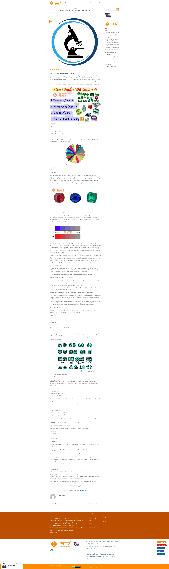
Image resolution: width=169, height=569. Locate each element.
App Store (161, 551)
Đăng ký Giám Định (91, 2)
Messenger (161, 548)
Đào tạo (84, 2)
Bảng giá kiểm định (12, 564)
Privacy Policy (102, 567)
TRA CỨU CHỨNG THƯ (101, 2)
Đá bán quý (91, 523)
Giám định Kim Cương (93, 518)
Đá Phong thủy (92, 527)
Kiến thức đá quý (79, 520)
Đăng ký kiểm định (79, 528)
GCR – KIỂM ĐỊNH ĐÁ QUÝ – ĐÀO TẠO (62, 567)
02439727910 (162, 545)
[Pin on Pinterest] (78, 486)
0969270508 (162, 542)
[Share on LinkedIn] (80, 486)
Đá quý (74, 2)
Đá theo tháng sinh (80, 527)
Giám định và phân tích (83, 490)
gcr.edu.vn (81, 14)
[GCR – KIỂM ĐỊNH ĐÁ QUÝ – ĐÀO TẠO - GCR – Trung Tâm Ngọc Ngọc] (56, 3)
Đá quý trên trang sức (93, 528)
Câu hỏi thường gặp (80, 523)
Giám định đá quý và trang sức (59, 503)
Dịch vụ (79, 2)
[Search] (65, 3)
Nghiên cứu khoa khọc (93, 503)
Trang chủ (69, 2)
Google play (161, 554)
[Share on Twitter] (73, 486)
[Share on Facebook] (71, 486)
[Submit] (118, 9)
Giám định (78, 518)
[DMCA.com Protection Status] (76, 567)
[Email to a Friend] (75, 486)
